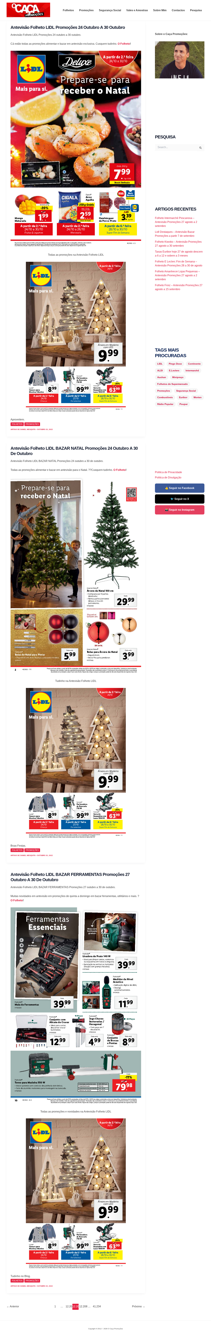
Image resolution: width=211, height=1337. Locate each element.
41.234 (96, 1306)
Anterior (13, 1306)
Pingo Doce (175, 363)
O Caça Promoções (10, 17)
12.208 (82, 1306)
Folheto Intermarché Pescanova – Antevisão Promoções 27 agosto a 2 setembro (176, 222)
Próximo (138, 1306)
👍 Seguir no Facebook (179, 488)
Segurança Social (110, 10)
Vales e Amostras (137, 10)
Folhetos (68, 10)
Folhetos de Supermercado (172, 384)
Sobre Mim (159, 10)
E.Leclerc (174, 370)
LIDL (160, 363)
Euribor (183, 397)
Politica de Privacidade (168, 472)
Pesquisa (196, 10)
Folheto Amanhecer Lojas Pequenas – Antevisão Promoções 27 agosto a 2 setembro (177, 275)
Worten (198, 397)
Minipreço (177, 377)
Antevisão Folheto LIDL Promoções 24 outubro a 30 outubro (68, 27)
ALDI (160, 370)
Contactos (178, 10)
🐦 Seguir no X (179, 499)
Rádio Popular (165, 404)
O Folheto (124, 43)
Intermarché (192, 370)
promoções (32, 424)
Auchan (161, 377)
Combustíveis (165, 397)
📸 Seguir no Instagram (179, 509)
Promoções (86, 10)
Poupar (184, 404)
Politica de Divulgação (168, 477)
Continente (194, 363)
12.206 (69, 1306)
